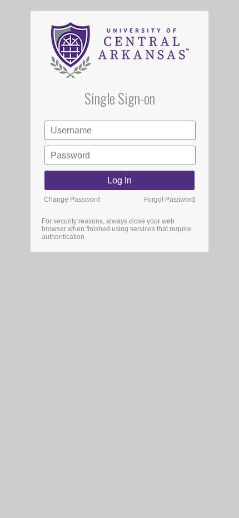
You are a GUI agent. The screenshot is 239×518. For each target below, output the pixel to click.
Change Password (72, 199)
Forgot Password (169, 199)
